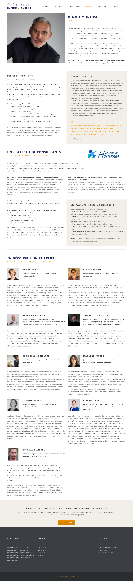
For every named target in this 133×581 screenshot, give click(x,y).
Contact (116, 6)
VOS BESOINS (42, 547)
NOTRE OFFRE (74, 6)
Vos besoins (58, 6)
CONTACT (41, 555)
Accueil (45, 6)
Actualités (102, 6)
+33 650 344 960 (107, 552)
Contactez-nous (66, 522)
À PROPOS (41, 552)
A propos (88, 6)
